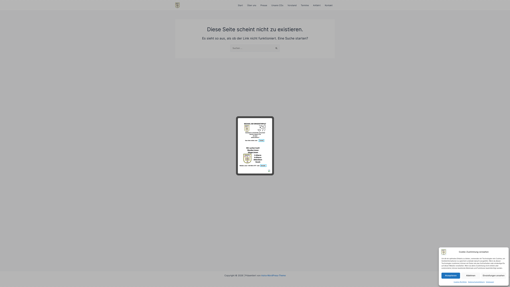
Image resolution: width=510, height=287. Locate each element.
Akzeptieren (451, 275)
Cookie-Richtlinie (460, 282)
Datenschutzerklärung (476, 282)
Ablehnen (470, 275)
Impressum (490, 282)
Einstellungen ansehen (494, 275)
